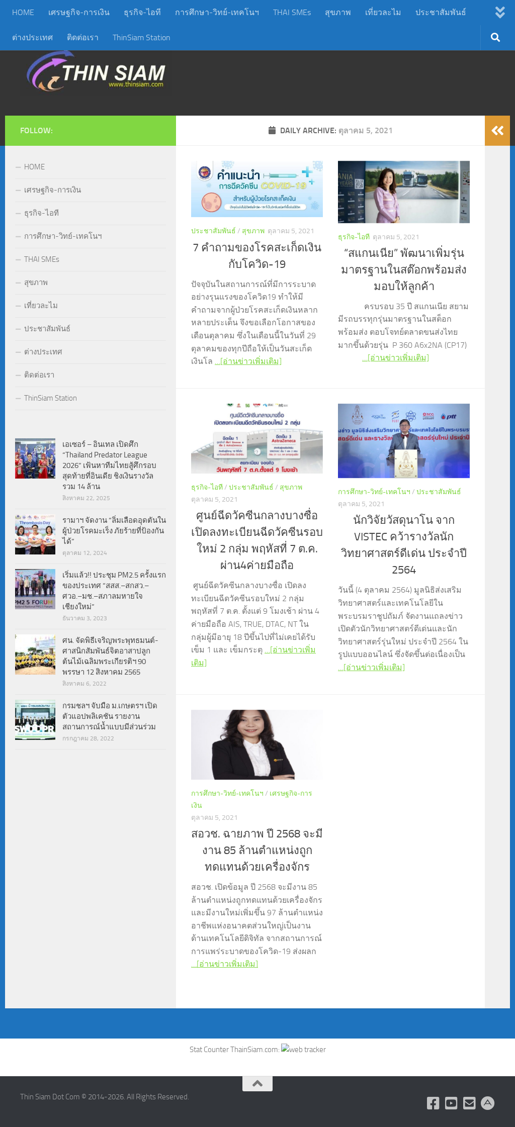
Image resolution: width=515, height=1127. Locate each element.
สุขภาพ (338, 12)
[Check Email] (470, 1103)
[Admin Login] (488, 1103)
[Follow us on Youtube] (452, 1103)
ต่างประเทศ (32, 37)
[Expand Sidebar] (497, 131)
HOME (23, 12)
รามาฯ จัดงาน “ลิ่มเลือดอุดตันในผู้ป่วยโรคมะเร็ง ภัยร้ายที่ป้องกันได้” (114, 531)
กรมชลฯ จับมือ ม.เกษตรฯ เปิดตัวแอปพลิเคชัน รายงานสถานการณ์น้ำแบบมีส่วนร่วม (109, 716)
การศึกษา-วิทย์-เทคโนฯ (217, 12)
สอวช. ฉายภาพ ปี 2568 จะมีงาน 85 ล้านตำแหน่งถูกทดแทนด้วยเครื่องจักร (257, 850)
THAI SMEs (292, 12)
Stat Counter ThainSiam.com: (235, 1049)
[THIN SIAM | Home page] (96, 70)
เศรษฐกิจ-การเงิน (79, 12)
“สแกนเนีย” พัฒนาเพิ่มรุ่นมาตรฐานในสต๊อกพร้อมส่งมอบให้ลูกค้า (404, 270)
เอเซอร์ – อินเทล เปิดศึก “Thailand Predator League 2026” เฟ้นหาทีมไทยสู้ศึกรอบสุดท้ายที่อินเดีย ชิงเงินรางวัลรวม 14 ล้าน (109, 465)
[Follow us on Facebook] (433, 1103)
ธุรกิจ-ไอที (142, 12)
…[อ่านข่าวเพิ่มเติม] (248, 361)
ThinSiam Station (141, 37)
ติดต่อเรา (83, 37)
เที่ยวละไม (383, 12)
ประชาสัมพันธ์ (440, 12)
